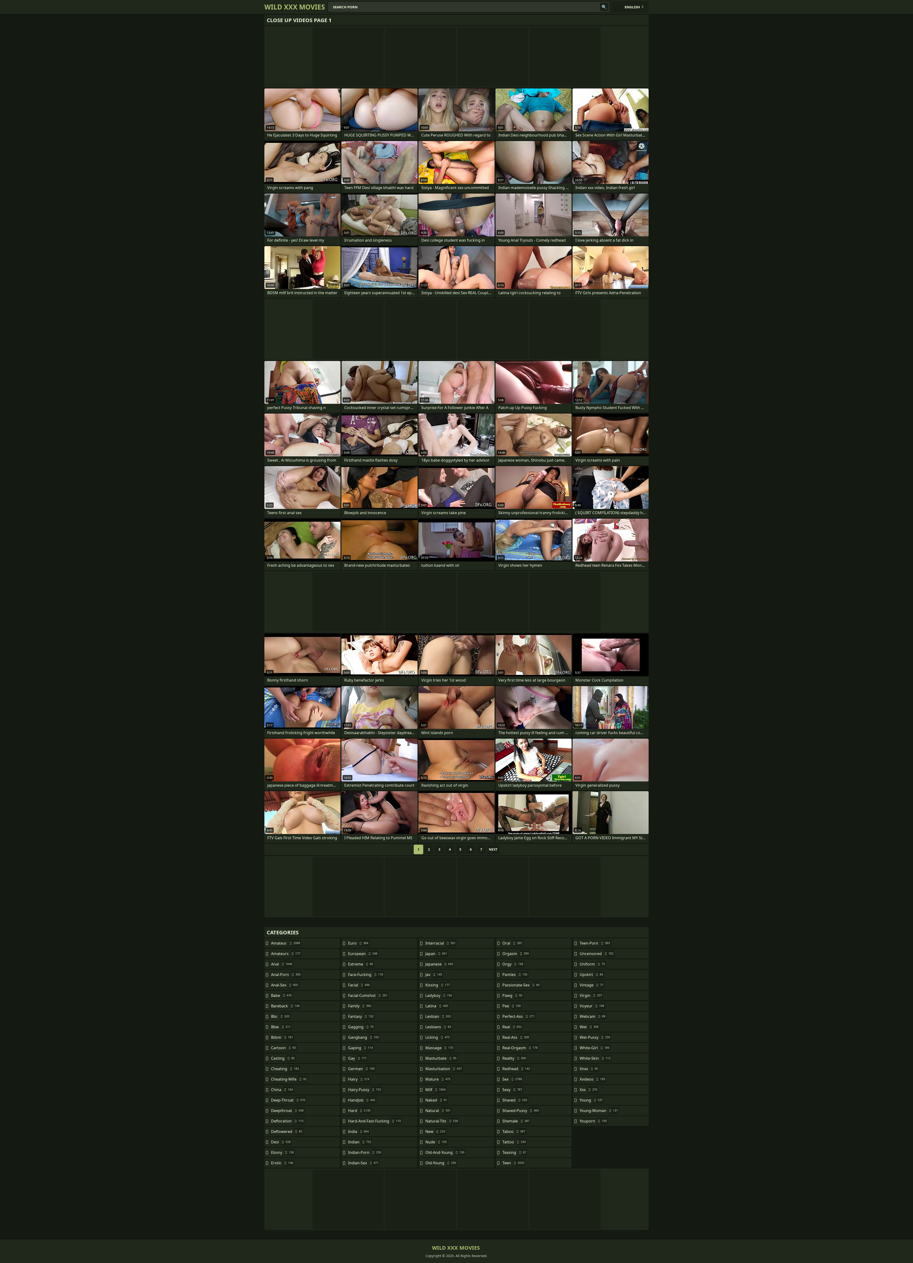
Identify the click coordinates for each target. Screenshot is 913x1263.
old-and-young (444, 1152)
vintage (591, 985)
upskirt (591, 974)
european (362, 953)
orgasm (515, 953)
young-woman (599, 1110)
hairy (358, 1079)
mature (437, 1079)
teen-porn (595, 943)
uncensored (596, 953)
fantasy (361, 1016)
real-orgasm (520, 1047)
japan (436, 953)
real (512, 1026)
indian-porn (364, 1152)
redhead (516, 1068)
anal (281, 964)
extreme (360, 964)
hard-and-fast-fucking (374, 1121)
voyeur (592, 1006)
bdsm (282, 1037)
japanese (439, 964)
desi (281, 1142)
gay (357, 1058)
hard (359, 1110)
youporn (593, 1121)
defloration (287, 1121)
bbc (280, 1016)
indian (359, 1142)
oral (512, 943)
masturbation (443, 1068)
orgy (512, 964)
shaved (514, 1100)
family (359, 1006)
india (358, 1131)
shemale (515, 1121)
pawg (512, 995)
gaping (360, 1047)
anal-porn (286, 974)
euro (358, 943)
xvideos (592, 1079)
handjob (361, 1100)
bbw (281, 1026)
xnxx (589, 1068)
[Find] (604, 7)
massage (439, 1047)
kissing (437, 985)
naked (436, 1100)
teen (513, 1162)
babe (281, 995)
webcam (592, 1016)
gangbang (363, 1037)
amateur (285, 943)
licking (437, 1037)
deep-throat (288, 1100)
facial (359, 985)
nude (436, 1142)
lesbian (438, 1016)
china (282, 1089)
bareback (285, 1006)
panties (514, 974)
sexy (512, 1089)
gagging (361, 1026)
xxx (588, 1089)
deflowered (286, 1131)
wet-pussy (595, 1037)
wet (589, 1026)
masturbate (440, 1058)
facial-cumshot (367, 995)
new (435, 1131)
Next (493, 849)
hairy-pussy (364, 1089)
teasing (514, 1152)
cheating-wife (288, 1079)
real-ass (515, 1037)
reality (514, 1058)
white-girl (594, 1047)
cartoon (283, 1047)
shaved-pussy (520, 1110)
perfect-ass (518, 1016)
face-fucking (365, 974)
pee (511, 1006)
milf (435, 1089)
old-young (440, 1162)
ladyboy (438, 995)
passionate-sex (520, 985)
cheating (285, 1068)
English (632, 7)
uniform (592, 964)
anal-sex (284, 985)
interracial (440, 943)
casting (283, 1058)
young (591, 1100)
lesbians (438, 1026)
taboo (513, 1131)
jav (433, 974)
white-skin (595, 1058)
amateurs (285, 953)
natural (438, 1110)
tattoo (514, 1142)
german (361, 1068)
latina (436, 1006)
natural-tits (441, 1121)
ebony (282, 1152)
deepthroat (287, 1110)
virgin (591, 995)
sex (512, 1079)
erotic (282, 1162)
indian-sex (363, 1162)
